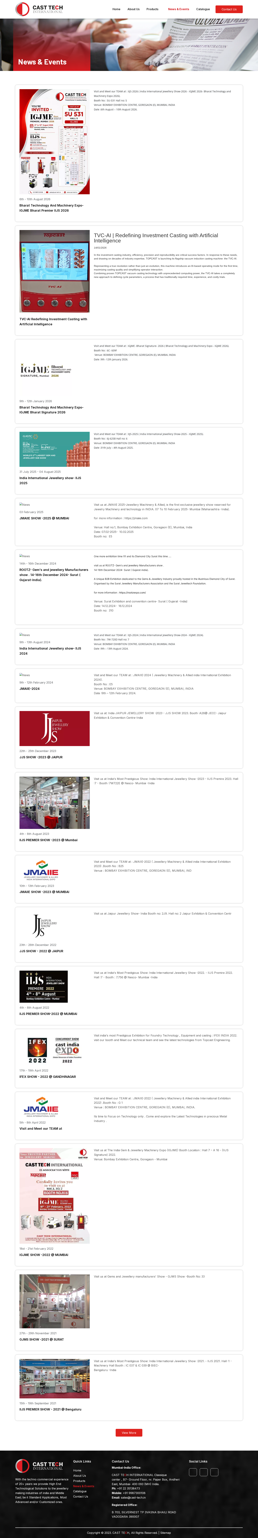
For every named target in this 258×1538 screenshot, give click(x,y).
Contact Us (80, 1496)
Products (153, 9)
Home (116, 9)
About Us (133, 9)
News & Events (178, 9)
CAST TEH (121, 1532)
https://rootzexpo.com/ (132, 592)
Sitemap (165, 1532)
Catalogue (203, 9)
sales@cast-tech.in (133, 1497)
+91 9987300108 (134, 1493)
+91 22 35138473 (128, 1488)
